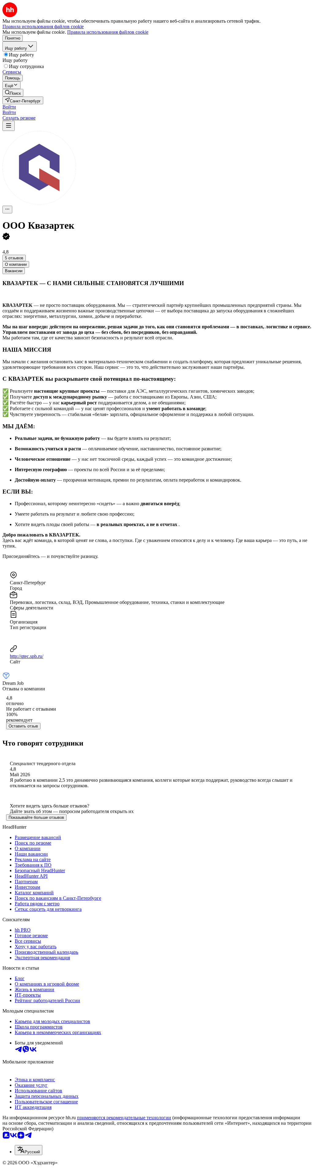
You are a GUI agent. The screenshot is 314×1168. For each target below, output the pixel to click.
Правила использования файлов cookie (107, 32)
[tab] (15, 264)
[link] (12, 93)
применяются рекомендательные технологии (124, 1117)
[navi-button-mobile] (8, 126)
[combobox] (28, 1150)
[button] (9, 106)
